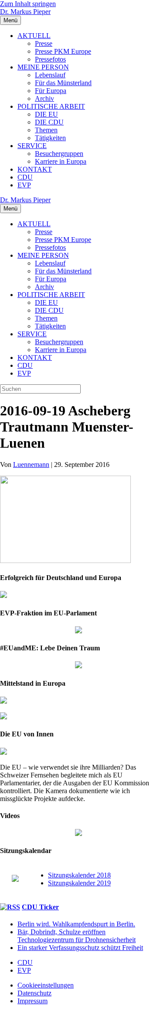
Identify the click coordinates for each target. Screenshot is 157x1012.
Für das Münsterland (63, 82)
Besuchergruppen (59, 153)
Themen (46, 130)
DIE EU (46, 114)
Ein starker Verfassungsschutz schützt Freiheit (80, 947)
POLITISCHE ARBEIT (51, 106)
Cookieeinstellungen (45, 985)
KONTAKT (34, 169)
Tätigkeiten (50, 138)
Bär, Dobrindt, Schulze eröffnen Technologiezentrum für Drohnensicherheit (76, 935)
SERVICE (32, 145)
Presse (43, 43)
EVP (24, 185)
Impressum (32, 1001)
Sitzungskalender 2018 (79, 875)
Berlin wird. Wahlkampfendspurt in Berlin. (76, 924)
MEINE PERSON (43, 67)
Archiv (44, 98)
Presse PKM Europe (63, 51)
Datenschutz (34, 993)
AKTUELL (34, 35)
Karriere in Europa (60, 161)
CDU (25, 177)
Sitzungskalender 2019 (79, 883)
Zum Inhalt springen (28, 3)
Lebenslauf (50, 75)
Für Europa (50, 90)
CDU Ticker (40, 907)
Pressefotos (50, 59)
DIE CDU (49, 122)
